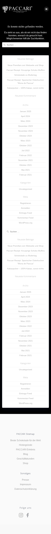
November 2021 (25, 160)
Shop (25, 463)
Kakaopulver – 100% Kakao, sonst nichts (25, 88)
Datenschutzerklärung (25, 489)
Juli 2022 (26, 150)
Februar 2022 (25, 155)
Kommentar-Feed (25, 218)
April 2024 (25, 116)
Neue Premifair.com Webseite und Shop (25, 65)
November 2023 (25, 131)
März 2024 (25, 121)
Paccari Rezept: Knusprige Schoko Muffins (26, 70)
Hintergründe (25, 445)
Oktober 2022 (25, 145)
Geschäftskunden (25, 458)
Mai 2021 (25, 170)
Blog (25, 454)
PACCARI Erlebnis (25, 449)
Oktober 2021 (25, 165)
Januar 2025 (25, 111)
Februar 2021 (25, 175)
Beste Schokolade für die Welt (25, 440)
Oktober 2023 (25, 136)
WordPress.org (25, 223)
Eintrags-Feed (25, 213)
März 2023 (25, 140)
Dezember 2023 (25, 126)
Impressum (25, 484)
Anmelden (25, 208)
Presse (25, 480)
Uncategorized (25, 189)
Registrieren (25, 203)
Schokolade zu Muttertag (25, 75)
